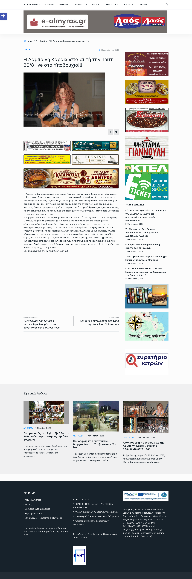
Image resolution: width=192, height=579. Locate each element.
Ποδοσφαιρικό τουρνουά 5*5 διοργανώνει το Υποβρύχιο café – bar (94, 444)
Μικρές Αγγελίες (33, 500)
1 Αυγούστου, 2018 (146, 437)
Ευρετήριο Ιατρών (33, 513)
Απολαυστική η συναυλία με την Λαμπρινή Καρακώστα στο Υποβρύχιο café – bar (143, 445)
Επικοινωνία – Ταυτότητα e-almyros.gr (43, 518)
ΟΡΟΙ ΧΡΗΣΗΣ (82, 499)
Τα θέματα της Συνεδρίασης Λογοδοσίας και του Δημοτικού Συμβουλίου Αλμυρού (141, 232)
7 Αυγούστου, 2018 (95, 436)
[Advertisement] (71, 274)
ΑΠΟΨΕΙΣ (96, 4)
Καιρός (28, 504)
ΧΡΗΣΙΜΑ (142, 4)
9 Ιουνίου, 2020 (44, 428)
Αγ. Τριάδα (41, 41)
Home (30, 41)
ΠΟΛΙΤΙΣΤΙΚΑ (81, 4)
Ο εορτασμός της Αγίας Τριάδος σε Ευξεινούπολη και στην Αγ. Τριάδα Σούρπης (46, 436)
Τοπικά (28, 49)
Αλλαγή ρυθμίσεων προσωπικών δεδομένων (96, 512)
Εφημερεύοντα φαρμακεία (37, 509)
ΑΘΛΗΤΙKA (64, 4)
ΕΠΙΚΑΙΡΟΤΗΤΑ (32, 4)
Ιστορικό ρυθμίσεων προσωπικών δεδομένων (97, 516)
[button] (3, 16)
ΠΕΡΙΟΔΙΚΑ (127, 4)
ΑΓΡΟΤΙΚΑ (49, 4)
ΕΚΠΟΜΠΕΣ (112, 4)
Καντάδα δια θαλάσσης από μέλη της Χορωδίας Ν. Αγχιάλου (99, 320)
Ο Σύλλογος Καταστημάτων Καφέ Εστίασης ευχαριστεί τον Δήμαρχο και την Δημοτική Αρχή (145, 272)
